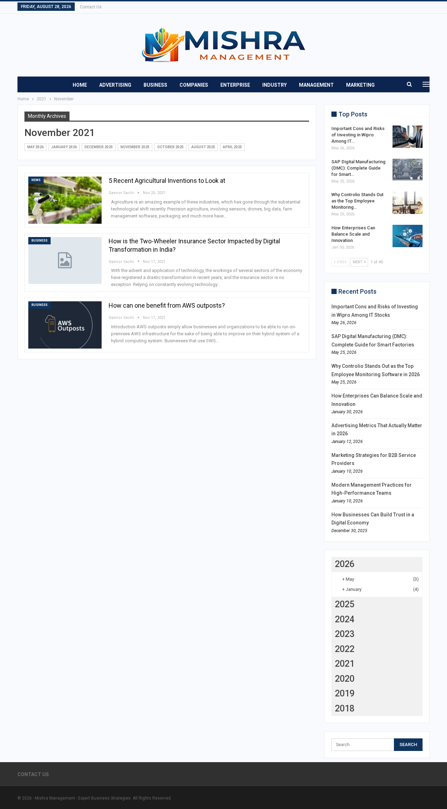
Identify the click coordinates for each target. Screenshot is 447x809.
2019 (344, 693)
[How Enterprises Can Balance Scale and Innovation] (408, 236)
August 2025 (203, 147)
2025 (344, 604)
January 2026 (64, 147)
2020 (344, 679)
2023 (344, 634)
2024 (344, 619)
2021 (344, 664)
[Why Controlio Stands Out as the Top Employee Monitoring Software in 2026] (408, 203)
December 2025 (99, 147)
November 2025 (134, 147)
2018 (344, 708)
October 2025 (170, 147)
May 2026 (35, 147)
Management (316, 85)
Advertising (115, 85)
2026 (344, 564)
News (36, 180)
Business (155, 85)
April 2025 (232, 147)
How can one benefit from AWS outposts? (167, 305)
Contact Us (91, 7)
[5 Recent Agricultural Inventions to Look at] (65, 200)
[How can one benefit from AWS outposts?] (65, 324)
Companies (193, 85)
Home (80, 85)
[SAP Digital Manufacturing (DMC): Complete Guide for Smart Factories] (408, 170)
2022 (344, 649)
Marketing (360, 85)
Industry (274, 85)
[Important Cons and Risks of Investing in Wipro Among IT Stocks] (408, 137)
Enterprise (235, 85)
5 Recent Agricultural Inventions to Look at (167, 180)
